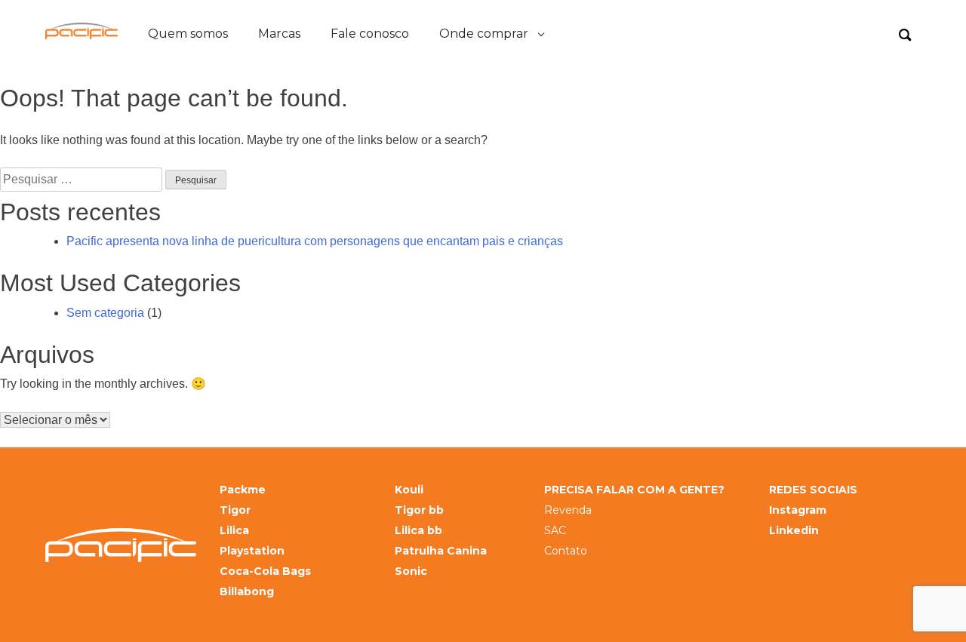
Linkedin (794, 530)
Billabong (247, 591)
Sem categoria (105, 312)
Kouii (409, 490)
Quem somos (188, 33)
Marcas (279, 33)
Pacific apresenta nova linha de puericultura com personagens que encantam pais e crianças (314, 241)
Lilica (234, 530)
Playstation (252, 551)
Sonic (411, 571)
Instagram (797, 510)
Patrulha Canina (441, 551)
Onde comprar (483, 33)
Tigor (235, 510)
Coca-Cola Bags (265, 571)
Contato (565, 551)
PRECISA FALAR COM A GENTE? (634, 490)
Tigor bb (419, 510)
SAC (555, 530)
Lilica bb (418, 530)
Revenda (568, 510)
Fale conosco (370, 33)
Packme (243, 490)
